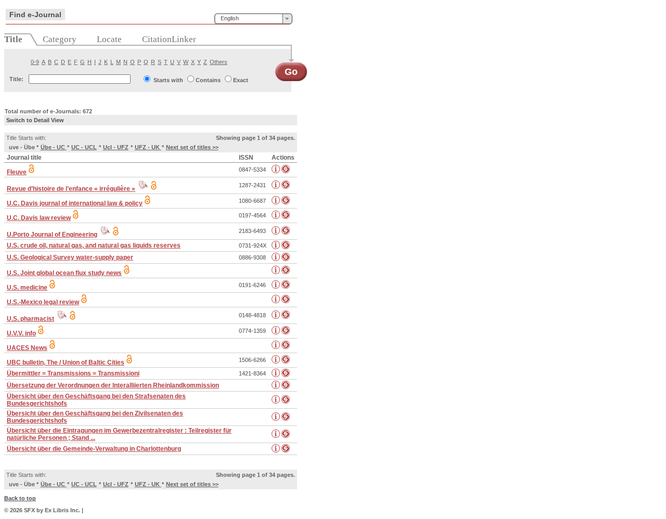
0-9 (35, 62)
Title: (16, 79)
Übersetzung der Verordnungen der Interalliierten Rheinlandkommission (113, 385)
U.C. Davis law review (39, 218)
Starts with (168, 80)
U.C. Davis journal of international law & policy (75, 203)
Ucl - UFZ (116, 147)
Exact (240, 80)
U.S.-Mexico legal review (43, 302)
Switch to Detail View (35, 120)
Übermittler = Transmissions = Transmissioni (73, 373)
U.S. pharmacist (30, 318)
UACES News (27, 348)
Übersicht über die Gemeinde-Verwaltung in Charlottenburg (94, 448)
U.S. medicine (27, 287)
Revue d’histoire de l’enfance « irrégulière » (71, 188)
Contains (208, 80)
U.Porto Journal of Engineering (52, 234)
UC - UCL (84, 147)
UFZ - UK (148, 147)
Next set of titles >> (192, 147)
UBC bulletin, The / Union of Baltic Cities (65, 362)
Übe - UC (54, 147)
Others (218, 62)
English (230, 18)
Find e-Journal (35, 14)
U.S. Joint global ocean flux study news (64, 273)
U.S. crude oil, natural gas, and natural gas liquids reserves (94, 245)
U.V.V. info (21, 333)
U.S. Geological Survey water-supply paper (70, 257)
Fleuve (17, 172)
